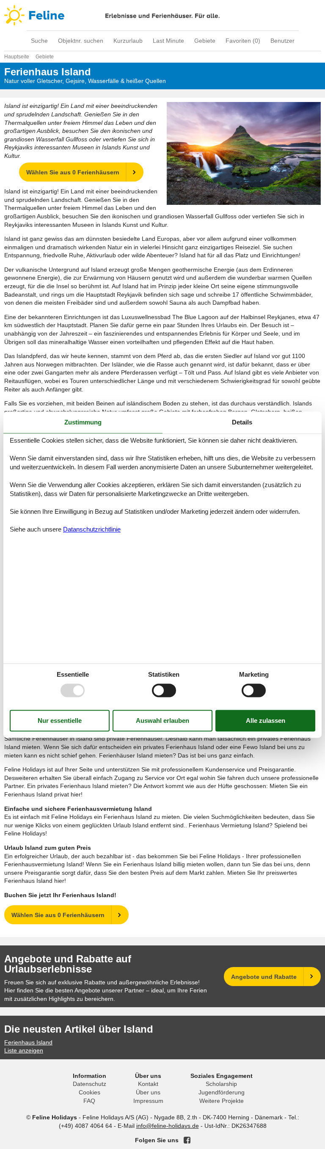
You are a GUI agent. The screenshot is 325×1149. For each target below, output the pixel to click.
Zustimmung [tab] (83, 422)
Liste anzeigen (23, 1050)
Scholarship (221, 1083)
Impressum (148, 1100)
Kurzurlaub (128, 40)
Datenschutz (89, 1083)
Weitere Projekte (221, 1100)
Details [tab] (242, 422)
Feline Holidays (162, 15)
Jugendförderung (221, 1092)
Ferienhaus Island (28, 1042)
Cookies (89, 1092)
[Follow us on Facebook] (187, 1140)
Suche (39, 40)
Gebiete (204, 40)
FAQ (89, 1100)
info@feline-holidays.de (167, 1125)
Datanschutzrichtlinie (92, 529)
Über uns (148, 1092)
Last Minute (168, 40)
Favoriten (243, 40)
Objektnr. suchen (80, 40)
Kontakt (148, 1083)
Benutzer (282, 40)
